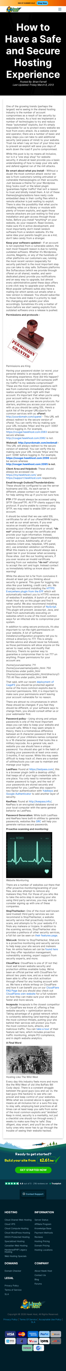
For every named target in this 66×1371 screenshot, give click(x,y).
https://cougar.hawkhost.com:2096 (27, 458)
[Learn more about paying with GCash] (38, 1348)
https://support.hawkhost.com (23, 477)
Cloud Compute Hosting (17, 1228)
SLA (7, 1294)
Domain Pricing (42, 1246)
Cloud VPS (10, 1224)
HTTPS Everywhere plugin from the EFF (30, 590)
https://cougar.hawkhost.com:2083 (26, 431)
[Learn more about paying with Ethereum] (21, 1341)
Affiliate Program (43, 1224)
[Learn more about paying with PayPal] (44, 1334)
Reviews (39, 1237)
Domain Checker (13, 1271)
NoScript (51, 606)
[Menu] (60, 9)
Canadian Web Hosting (16, 1246)
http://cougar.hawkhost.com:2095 (27, 464)
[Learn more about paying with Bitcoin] (55, 1334)
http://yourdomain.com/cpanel (23, 416)
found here (51, 949)
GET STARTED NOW (33, 1170)
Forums (38, 1284)
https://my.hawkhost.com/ (21, 474)
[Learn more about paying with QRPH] (55, 1341)
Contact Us (40, 1275)
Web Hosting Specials (15, 1256)
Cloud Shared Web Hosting (18, 1220)
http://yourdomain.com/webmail (37, 442)
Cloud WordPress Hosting (17, 1233)
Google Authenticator (18, 793)
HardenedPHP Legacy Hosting (16, 1251)
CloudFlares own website (20, 993)
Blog (37, 1279)
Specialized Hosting (15, 1241)
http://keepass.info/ (40, 801)
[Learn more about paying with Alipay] (10, 1341)
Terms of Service (13, 1290)
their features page (46, 935)
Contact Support (34, 1194)
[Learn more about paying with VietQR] (33, 1341)
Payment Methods (44, 1233)
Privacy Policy (12, 1286)
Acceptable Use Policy (50, 1319)
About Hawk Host (43, 1271)
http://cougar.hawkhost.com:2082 (26, 438)
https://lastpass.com (41, 769)
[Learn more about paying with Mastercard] (21, 1334)
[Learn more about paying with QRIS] (44, 1341)
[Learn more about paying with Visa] (10, 1334)
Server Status (41, 1220)
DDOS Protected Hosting (17, 1237)
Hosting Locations (43, 1250)
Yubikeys (48, 790)
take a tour (42, 1028)
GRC (38, 821)
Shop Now (42, 3)
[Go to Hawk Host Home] (13, 9)
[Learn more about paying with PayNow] (27, 1348)
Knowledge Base (43, 1228)
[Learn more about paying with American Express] (33, 1334)
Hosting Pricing (42, 1241)
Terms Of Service (28, 1319)
